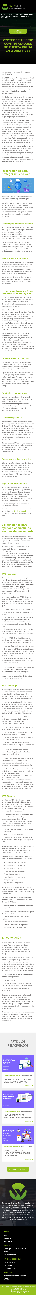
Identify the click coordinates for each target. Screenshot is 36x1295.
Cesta (9, 1265)
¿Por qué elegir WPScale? (15, 1249)
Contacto (8, 1241)
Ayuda (6, 1279)
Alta (6, 1235)
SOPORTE (7, 1238)
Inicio (3, 15)
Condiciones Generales (19, 1289)
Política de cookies (19, 1292)
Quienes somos (10, 1255)
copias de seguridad (18, 511)
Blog (6, 1252)
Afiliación (11, 1268)
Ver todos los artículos (18, 1169)
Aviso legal (19, 1288)
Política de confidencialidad (19, 1291)
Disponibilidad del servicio (15, 1276)
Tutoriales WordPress (14, 15)
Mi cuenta (11, 1262)
